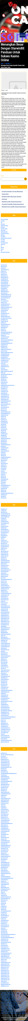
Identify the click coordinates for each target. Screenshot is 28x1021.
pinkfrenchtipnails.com (5, 846)
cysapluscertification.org (6, 457)
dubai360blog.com (4, 867)
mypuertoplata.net (4, 283)
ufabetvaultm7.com (5, 620)
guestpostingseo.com (5, 761)
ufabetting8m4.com (5, 615)
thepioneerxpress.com (5, 285)
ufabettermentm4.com (5, 965)
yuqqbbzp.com (4, 590)
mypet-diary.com (4, 382)
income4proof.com (5, 532)
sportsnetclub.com (4, 809)
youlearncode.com (4, 556)
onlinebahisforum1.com (5, 515)
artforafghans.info (4, 422)
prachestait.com (4, 421)
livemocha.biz (3, 468)
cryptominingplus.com (5, 820)
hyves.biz (3, 471)
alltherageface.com (5, 724)
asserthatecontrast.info (5, 438)
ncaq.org (2, 538)
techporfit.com (4, 274)
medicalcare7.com (4, 326)
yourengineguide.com (5, 698)
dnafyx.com (3, 549)
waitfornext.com (4, 654)
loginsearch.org (4, 460)
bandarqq (3, 227)
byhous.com (3, 483)
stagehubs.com (4, 509)
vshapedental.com (4, 695)
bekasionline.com (4, 275)
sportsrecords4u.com (5, 612)
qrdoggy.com (3, 881)
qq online (2, 221)
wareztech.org (4, 790)
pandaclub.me (3, 480)
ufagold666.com (4, 677)
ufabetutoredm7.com (5, 978)
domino (2, 247)
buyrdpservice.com (5, 803)
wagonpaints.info (4, 652)
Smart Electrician (21, 1019)
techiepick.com (4, 682)
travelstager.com (4, 390)
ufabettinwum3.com (5, 970)
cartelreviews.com (4, 571)
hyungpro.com (4, 839)
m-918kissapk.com (5, 486)
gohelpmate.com (4, 347)
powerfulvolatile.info (5, 451)
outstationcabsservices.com (6, 701)
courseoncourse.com (5, 765)
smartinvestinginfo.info (5, 643)
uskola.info (3, 651)
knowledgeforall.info (5, 355)
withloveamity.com (4, 554)
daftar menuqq (24, 1002)
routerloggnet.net (4, 310)
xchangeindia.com (4, 704)
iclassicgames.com (5, 814)
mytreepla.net (3, 604)
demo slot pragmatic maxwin (14, 999)
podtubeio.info (4, 449)
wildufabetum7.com (5, 986)
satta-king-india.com (5, 585)
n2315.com (3, 363)
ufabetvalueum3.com (5, 618)
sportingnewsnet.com (5, 840)
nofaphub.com (4, 527)
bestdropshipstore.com (5, 570)
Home (2, 63)
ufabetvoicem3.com (5, 623)
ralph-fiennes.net (4, 369)
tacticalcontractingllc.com (6, 953)
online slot (22, 35)
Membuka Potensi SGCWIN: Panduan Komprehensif (14, 206)
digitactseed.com (4, 576)
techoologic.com (4, 688)
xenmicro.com (4, 540)
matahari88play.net (4, 828)
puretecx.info (3, 427)
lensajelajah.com (4, 535)
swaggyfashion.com (5, 396)
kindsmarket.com (4, 377)
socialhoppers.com (5, 360)
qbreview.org (3, 299)
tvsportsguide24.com (5, 864)
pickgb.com (3, 886)
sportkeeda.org (4, 914)
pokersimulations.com (5, 606)
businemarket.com (4, 826)
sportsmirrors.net (4, 851)
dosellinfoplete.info (5, 447)
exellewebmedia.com (5, 784)
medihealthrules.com (5, 691)
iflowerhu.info (3, 491)
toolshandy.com (4, 388)
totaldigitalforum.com (5, 713)
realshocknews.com (5, 884)
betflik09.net (3, 537)
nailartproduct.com (4, 574)
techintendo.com (4, 566)
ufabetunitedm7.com (5, 973)
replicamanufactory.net (5, 607)
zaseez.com (3, 524)
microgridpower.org (5, 926)
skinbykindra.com (4, 723)
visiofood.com (4, 673)
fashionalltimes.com (5, 712)
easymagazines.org (5, 920)
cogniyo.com (3, 918)
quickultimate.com (4, 939)
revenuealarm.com (4, 732)
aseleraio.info (3, 903)
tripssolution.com (4, 584)
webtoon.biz (3, 836)
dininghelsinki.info (4, 632)
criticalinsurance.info (5, 336)
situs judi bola (23, 1011)
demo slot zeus (8, 238)
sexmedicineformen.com (6, 942)
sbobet (9, 1011)
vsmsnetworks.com (5, 269)
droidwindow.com (4, 674)
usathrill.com (3, 693)
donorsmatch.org (4, 463)
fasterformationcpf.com (6, 798)
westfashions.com (4, 386)
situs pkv (9, 992)
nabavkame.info (4, 488)
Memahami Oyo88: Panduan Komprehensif (11, 201)
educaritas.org (4, 534)
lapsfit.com (3, 601)
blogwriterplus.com (5, 759)
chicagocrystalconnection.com (7, 493)
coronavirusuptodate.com (6, 593)
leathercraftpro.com (5, 925)
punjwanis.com (4, 753)
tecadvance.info (4, 429)
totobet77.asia (4, 959)
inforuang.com (4, 376)
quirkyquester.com (4, 940)
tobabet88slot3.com (5, 956)
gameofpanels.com (5, 341)
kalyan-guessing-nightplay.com (7, 340)
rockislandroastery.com (5, 729)
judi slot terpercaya (5, 233)
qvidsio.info (3, 452)
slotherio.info (3, 455)
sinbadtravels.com (4, 787)
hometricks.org (4, 923)
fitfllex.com (3, 372)
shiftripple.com (4, 943)
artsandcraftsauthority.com (6, 740)
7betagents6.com (4, 591)
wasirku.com (3, 416)
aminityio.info (3, 430)
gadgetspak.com (4, 596)
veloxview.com (4, 981)
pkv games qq (17, 1006)
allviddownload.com (5, 291)
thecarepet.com (4, 757)
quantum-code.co (4, 657)
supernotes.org (4, 895)
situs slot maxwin (4, 219)
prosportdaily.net (4, 665)
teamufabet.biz (4, 288)
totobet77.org (4, 961)
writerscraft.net (4, 351)
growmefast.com (4, 870)
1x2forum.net (3, 510)
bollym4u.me (3, 477)
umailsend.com (4, 795)
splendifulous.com (4, 610)
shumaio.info (3, 454)
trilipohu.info (3, 496)
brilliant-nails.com (4, 402)
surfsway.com (3, 573)
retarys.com (3, 796)
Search (2, 175)
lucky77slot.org (4, 868)
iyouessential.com (4, 552)
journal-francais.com (5, 407)
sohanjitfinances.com (5, 948)
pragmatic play (4, 999)
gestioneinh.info (4, 663)
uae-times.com (4, 265)
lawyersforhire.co (4, 825)
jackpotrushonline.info (5, 778)
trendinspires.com (4, 391)
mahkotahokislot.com (5, 871)
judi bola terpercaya (15, 1011)
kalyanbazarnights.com (5, 316)
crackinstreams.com (5, 595)
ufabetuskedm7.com (5, 975)
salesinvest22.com (4, 666)
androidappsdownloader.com (7, 343)
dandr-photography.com (5, 404)
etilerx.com (3, 635)
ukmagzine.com (4, 789)
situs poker (3, 230)
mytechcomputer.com (5, 737)
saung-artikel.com (4, 815)
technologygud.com (5, 882)
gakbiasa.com (3, 490)
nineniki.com (3, 322)
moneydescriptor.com (5, 829)
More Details (14, 169)
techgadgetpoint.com (5, 862)
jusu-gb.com (3, 756)
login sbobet (4, 1011)
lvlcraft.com (3, 577)
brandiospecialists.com (5, 324)
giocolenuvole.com (4, 551)
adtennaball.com (4, 327)
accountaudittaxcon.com (6, 911)
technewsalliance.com (5, 645)
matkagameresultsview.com (6, 332)
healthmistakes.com (5, 887)
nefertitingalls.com (4, 529)
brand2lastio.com (4, 357)
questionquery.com (5, 399)
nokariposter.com (4, 338)
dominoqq (3, 238)
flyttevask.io (3, 482)
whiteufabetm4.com (5, 629)
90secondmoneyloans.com (6, 579)
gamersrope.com (4, 782)
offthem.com (3, 271)
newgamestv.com (4, 848)
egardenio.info (4, 906)
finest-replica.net (4, 662)
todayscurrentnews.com (6, 957)
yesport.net (3, 804)
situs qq (2, 1013)
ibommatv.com (4, 272)
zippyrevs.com (4, 302)
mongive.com (3, 330)
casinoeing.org (4, 466)
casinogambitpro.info (5, 762)
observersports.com (5, 818)
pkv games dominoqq (5, 252)
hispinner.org (3, 335)
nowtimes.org (3, 465)
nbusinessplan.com (4, 277)
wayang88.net (3, 626)
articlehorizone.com (5, 588)
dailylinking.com (4, 548)
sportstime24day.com (5, 842)
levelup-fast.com (4, 602)
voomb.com (3, 861)
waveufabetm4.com (5, 624)
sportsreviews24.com (5, 865)
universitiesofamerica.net (6, 296)
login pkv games (4, 228)
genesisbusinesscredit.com (6, 374)
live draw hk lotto (4, 242)
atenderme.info (4, 440)
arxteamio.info (4, 907)
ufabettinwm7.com (4, 968)
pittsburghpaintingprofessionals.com (8, 934)
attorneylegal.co (4, 859)
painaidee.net (3, 832)
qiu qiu (2, 249)
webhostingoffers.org (5, 562)
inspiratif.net (3, 268)
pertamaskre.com (4, 771)
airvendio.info (3, 424)
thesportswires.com (5, 837)
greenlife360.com (4, 279)
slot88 (15, 997)
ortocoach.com (4, 931)
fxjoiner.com (3, 721)
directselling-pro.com (5, 731)
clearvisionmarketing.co (5, 656)
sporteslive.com (4, 843)
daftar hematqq (11, 1003)
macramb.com (4, 380)
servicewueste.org (4, 301)
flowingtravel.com (4, 321)
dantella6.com (4, 311)
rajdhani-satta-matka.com (6, 349)
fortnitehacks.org (4, 458)
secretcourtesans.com (5, 513)
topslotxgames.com (5, 308)
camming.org (3, 518)
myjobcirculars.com (5, 305)
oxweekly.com (4, 383)
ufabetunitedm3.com (5, 971)
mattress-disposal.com (5, 876)
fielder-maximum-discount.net (7, 371)
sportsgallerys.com (5, 850)
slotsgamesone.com (5, 313)
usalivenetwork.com (5, 776)
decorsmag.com (4, 293)
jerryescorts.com (4, 857)
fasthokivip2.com (4, 817)
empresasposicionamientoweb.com (8, 716)
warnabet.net (3, 476)
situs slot (19, 997)
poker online (18, 1005)
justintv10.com (4, 408)
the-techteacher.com (5, 709)
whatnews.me (3, 659)
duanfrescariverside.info (6, 634)
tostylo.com (3, 806)
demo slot (3, 244)
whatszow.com (4, 563)
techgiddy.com (4, 775)
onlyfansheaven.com (5, 366)
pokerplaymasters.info (5, 764)
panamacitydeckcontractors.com (7, 385)
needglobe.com (4, 929)
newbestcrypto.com (5, 811)
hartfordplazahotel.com (5, 485)
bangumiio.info (4, 441)
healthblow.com (4, 346)
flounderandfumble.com (5, 638)
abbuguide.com (4, 559)
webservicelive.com (5, 741)
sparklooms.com (4, 951)
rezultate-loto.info (4, 609)
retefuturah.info (4, 641)
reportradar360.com (5, 394)
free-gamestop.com (5, 786)
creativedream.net (4, 361)
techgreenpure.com (5, 568)
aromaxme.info (4, 436)
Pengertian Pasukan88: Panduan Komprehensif (13, 204)
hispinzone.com (4, 315)
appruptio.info (3, 497)
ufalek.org (3, 875)
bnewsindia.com (4, 681)
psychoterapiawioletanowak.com (7, 937)
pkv (1, 222)
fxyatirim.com (3, 557)
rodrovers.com (4, 582)
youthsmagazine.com (5, 831)
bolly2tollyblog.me (4, 479)
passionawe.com (4, 932)
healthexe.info (3, 426)
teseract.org (3, 668)
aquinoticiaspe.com (5, 821)
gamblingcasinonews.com (6, 294)
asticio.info (3, 904)
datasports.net (4, 853)
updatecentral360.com (5, 898)
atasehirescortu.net (5, 854)
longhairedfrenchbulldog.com (7, 823)
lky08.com (3, 368)
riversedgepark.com (5, 523)
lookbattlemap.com (5, 801)
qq (1, 246)
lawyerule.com (4, 410)
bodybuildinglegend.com (6, 401)
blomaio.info (3, 446)
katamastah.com (4, 900)
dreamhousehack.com (5, 707)
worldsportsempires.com (6, 896)
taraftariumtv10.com (5, 397)
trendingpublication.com (6, 962)
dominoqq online (4, 231)
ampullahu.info (4, 435)
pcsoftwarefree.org (5, 546)
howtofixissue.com (4, 286)
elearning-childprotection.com (7, 352)
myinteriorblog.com (5, 679)
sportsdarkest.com (5, 834)
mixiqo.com (3, 928)
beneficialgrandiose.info (5, 444)
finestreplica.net (4, 637)
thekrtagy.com (4, 702)
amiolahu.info (3, 432)
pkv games (3, 236)
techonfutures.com (5, 687)
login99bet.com (4, 512)
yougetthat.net (4, 807)
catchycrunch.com (4, 526)
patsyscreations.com (5, 531)
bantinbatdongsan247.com (6, 767)
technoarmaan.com (5, 715)
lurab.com (3, 734)
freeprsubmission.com (5, 676)
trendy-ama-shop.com (5, 670)
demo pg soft (10, 996)
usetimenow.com (4, 344)
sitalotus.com (3, 893)
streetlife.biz (3, 469)
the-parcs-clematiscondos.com (7, 754)
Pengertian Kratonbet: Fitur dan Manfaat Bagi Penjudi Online (12, 193)
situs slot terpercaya (17, 996)
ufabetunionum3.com (5, 616)
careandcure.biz (4, 917)
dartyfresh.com (4, 543)
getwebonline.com (4, 365)
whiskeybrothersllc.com (5, 984)
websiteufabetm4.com (5, 627)
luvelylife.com (3, 379)
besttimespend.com (5, 915)
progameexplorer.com (5, 727)
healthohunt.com (4, 640)
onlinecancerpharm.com (6, 873)
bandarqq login (23, 1003)
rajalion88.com (4, 520)
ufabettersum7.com (5, 967)
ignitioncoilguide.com (5, 735)
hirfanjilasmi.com (4, 921)
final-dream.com (4, 660)
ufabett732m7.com (5, 671)
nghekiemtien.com (4, 415)
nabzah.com (3, 329)
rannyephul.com (4, 393)
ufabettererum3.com (5, 964)
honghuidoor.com (4, 319)
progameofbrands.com (5, 297)
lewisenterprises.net (5, 545)
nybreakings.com (4, 699)
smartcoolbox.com (4, 946)
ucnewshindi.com (4, 779)
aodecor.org (3, 461)
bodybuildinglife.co (4, 879)
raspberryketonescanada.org (6, 690)
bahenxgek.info (4, 770)
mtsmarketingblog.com (5, 413)
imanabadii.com (4, 494)
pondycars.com (4, 685)
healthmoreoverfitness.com (6, 307)
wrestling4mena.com (5, 354)
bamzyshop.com (4, 684)
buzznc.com (3, 720)
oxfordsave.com (4, 812)
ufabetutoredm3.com (5, 976)
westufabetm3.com (5, 982)
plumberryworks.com (5, 936)
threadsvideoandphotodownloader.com (9, 773)
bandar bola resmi (4, 225)
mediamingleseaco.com (5, 411)
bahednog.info (4, 768)
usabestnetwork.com (5, 792)
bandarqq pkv (24, 1013)
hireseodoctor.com (5, 599)
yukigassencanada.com (5, 587)
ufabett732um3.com (5, 649)
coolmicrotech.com (5, 706)
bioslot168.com (4, 738)
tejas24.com (3, 418)
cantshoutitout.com (5, 280)
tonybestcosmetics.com (6, 718)
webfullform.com (4, 290)
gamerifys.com (4, 266)
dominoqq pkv (19, 992)
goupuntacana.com (4, 521)
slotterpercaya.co (4, 945)
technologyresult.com (5, 560)
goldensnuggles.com (5, 800)
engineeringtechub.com (5, 856)
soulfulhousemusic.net (5, 950)
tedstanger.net (4, 648)
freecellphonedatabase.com (6, 781)
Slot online (7, 63)
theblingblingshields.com (6, 845)
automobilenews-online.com (6, 710)
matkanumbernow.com (5, 304)
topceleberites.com (5, 613)
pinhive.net (3, 474)
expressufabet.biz (4, 282)
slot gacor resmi (5, 1000)
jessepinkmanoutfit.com (6, 793)
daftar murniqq (5, 1003)
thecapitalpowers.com (5, 954)
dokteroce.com (4, 405)
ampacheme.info (4, 433)
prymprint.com (4, 912)
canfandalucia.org (4, 696)
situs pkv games (9, 1002)
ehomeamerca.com (5, 565)
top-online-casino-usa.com (6, 318)
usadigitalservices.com (5, 358)
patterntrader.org (4, 890)
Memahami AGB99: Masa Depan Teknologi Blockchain (11, 198)
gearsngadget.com (4, 598)
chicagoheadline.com (5, 516)
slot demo (3, 224)
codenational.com (4, 726)
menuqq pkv (3, 992)
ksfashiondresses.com (5, 889)
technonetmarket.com (5, 646)
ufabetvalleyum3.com (5, 979)
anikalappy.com (4, 631)
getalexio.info (3, 909)
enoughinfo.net (4, 472)
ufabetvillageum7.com (5, 621)
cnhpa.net (3, 892)
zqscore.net (3, 901)
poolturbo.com (4, 419)
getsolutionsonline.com (5, 333)
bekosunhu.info (4, 443)
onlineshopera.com (4, 541)
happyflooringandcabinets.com (7, 878)
